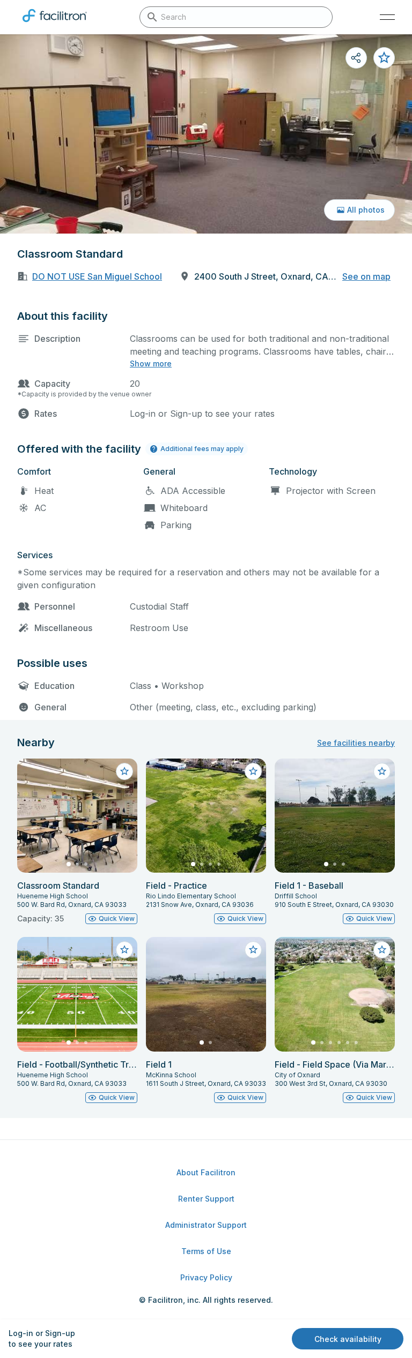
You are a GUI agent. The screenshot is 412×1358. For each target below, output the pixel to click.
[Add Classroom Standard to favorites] (384, 58)
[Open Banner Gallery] (206, 134)
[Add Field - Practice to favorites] (253, 771)
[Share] (356, 58)
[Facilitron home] (54, 24)
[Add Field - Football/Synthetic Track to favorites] (124, 949)
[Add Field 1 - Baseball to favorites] (382, 771)
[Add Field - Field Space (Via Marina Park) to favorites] (382, 949)
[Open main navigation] (387, 17)
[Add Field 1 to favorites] (253, 949)
